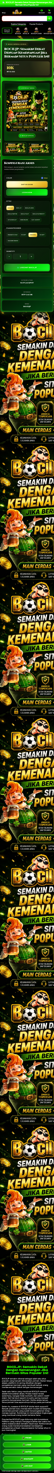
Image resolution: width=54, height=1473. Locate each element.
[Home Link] (17, 11)
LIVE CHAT (28, 1465)
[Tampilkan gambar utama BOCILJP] (15, 148)
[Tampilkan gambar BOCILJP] (39, 148)
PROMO (28, 1438)
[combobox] (24, 18)
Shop (4, 12)
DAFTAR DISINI (27, 184)
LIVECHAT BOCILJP (28, 267)
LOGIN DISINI (27, 192)
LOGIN (28, 1445)
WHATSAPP (28, 1458)
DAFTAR (28, 1451)
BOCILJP (5, 1379)
